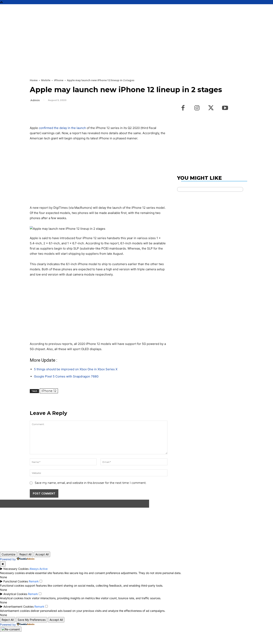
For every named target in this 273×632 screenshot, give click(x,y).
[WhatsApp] (61, 111)
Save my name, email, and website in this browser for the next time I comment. (90, 483)
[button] (251, 9)
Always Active (38, 568)
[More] (71, 111)
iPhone (58, 80)
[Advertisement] (127, 48)
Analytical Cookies (15, 594)
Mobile (45, 80)
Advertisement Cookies (18, 606)
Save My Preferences (32, 619)
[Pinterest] (52, 111)
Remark (34, 581)
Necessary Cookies (16, 568)
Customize (8, 554)
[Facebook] (34, 111)
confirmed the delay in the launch (62, 128)
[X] (43, 111)
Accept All (42, 554)
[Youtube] (225, 108)
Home (34, 80)
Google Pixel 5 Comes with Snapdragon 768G (66, 376)
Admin (35, 100)
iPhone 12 (48, 391)
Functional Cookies (15, 581)
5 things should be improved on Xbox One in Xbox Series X (76, 369)
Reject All (25, 554)
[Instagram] (197, 108)
